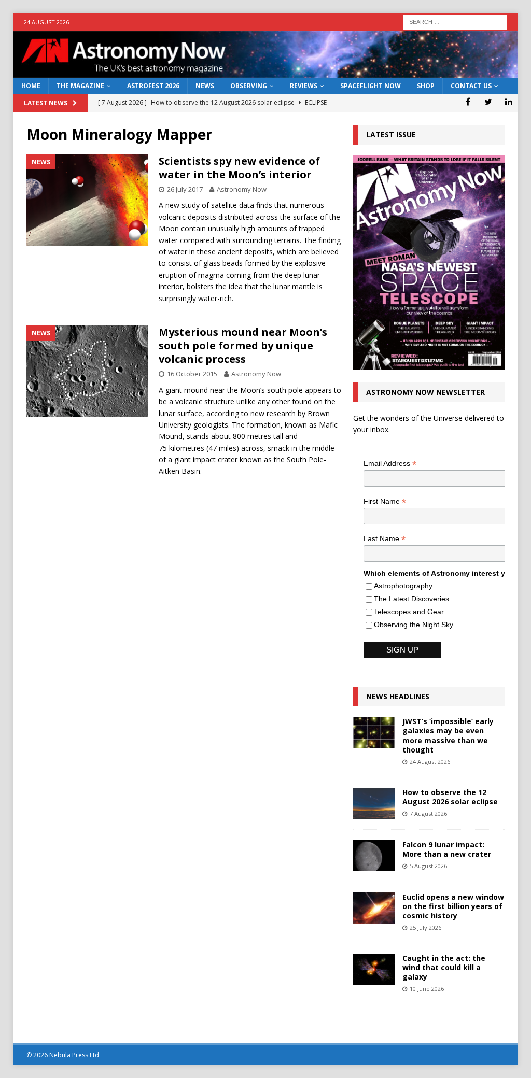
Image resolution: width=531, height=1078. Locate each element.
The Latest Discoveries (411, 598)
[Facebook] (468, 101)
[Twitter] (488, 101)
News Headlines (397, 696)
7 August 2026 (428, 813)
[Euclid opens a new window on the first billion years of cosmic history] (374, 908)
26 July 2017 (185, 189)
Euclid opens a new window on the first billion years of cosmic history (453, 906)
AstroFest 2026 (153, 85)
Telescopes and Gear (409, 611)
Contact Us (471, 85)
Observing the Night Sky (413, 624)
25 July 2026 (425, 927)
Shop (426, 85)
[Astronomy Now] (265, 72)
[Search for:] (455, 21)
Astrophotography (403, 585)
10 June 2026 (427, 988)
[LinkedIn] (508, 101)
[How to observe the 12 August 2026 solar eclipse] (374, 803)
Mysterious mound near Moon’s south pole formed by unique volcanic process (243, 345)
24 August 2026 (430, 761)
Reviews (303, 85)
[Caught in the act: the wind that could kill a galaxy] (374, 969)
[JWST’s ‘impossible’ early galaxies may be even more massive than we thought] (374, 732)
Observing (248, 85)
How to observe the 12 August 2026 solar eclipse (450, 796)
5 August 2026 (428, 866)
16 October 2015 (192, 373)
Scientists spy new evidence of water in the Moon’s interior (239, 167)
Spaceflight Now (370, 85)
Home (30, 85)
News (204, 85)
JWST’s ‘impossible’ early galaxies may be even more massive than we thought (448, 735)
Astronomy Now (242, 189)
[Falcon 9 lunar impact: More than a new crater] (374, 855)
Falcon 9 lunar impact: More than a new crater (446, 849)
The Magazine (80, 85)
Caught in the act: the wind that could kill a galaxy (443, 967)
